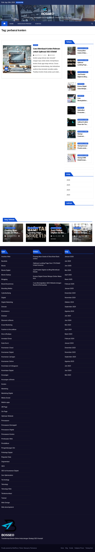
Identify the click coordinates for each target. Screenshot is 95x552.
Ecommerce (5, 311)
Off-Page (4, 407)
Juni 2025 (68, 265)
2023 (68, 195)
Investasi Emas (6, 338)
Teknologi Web (6, 489)
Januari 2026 (69, 256)
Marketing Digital (7, 393)
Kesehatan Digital (7, 370)
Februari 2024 (69, 338)
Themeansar (33, 548)
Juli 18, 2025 (34, 236)
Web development (7, 507)
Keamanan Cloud (7, 347)
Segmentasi (5, 461)
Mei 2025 (68, 270)
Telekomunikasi (6, 493)
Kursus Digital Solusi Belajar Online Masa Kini (82, 89)
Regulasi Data (6, 457)
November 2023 (70, 352)
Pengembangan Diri (8, 448)
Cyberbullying (6, 293)
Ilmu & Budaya (6, 334)
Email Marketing (6, 325)
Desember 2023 (70, 347)
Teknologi (81, 95)
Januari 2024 (69, 343)
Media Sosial (5, 398)
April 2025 (68, 275)
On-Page (4, 411)
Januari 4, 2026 (11, 236)
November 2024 (70, 297)
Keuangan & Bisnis (83, 48)
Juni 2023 (68, 370)
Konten (35, 45)
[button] (92, 23)
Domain (4, 306)
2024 (68, 190)
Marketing (4, 388)
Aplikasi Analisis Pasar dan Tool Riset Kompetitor (82, 124)
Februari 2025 (69, 284)
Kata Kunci (5, 343)
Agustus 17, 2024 (41, 55)
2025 (68, 185)
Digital (3, 297)
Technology (5, 480)
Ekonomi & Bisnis (7, 320)
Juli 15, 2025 (57, 236)
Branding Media (6, 288)
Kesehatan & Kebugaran (9, 366)
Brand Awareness (7, 284)
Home (11, 23)
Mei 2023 (68, 375)
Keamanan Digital (7, 352)
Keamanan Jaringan (8, 357)
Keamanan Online (7, 361)
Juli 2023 (68, 366)
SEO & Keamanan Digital (10, 470)
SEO (3, 466)
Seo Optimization (7, 475)
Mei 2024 (68, 325)
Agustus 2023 (69, 361)
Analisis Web (5, 256)
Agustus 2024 (69, 311)
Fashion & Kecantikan (8, 329)
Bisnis (3, 265)
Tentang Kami (89, 548)
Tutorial (3, 498)
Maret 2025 (68, 279)
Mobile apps (5, 402)
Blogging (4, 279)
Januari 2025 (69, 288)
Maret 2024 (68, 334)
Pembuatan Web (7, 439)
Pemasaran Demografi (9, 425)
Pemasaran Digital (7, 429)
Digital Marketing (7, 302)
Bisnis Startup (6, 275)
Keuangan (4, 375)
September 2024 (70, 306)
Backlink (4, 261)
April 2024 (68, 329)
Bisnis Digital (5, 270)
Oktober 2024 (69, 302)
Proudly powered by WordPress (10, 548)
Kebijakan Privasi (24, 23)
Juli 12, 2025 (80, 236)
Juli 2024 (68, 316)
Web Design (5, 502)
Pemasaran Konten (7, 434)
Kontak (38, 23)
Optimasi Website (7, 416)
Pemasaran (5, 420)
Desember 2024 (70, 293)
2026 (68, 180)
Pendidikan (81, 83)
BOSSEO (47, 13)
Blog (66, 548)
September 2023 (70, 357)
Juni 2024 (68, 320)
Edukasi (4, 316)
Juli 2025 (68, 261)
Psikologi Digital (6, 452)
